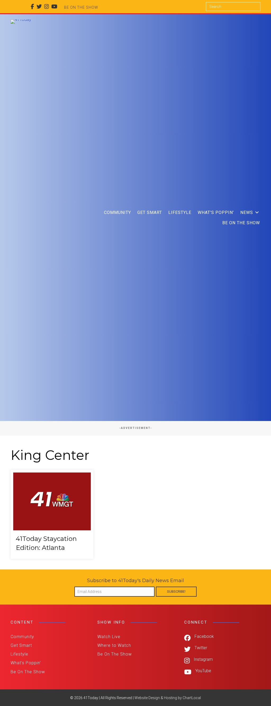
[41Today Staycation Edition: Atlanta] (52, 514)
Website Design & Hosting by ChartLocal (167, 698)
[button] (257, 212)
